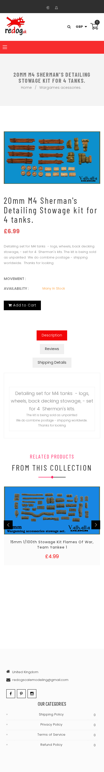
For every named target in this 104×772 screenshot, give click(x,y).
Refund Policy (68, 745)
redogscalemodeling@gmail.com (40, 679)
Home (26, 87)
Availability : (16, 288)
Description (52, 335)
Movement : (15, 278)
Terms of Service (66, 734)
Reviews (52, 348)
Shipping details (52, 362)
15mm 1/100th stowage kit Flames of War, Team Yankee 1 (52, 544)
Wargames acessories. (60, 87)
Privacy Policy (68, 724)
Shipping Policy (67, 714)
